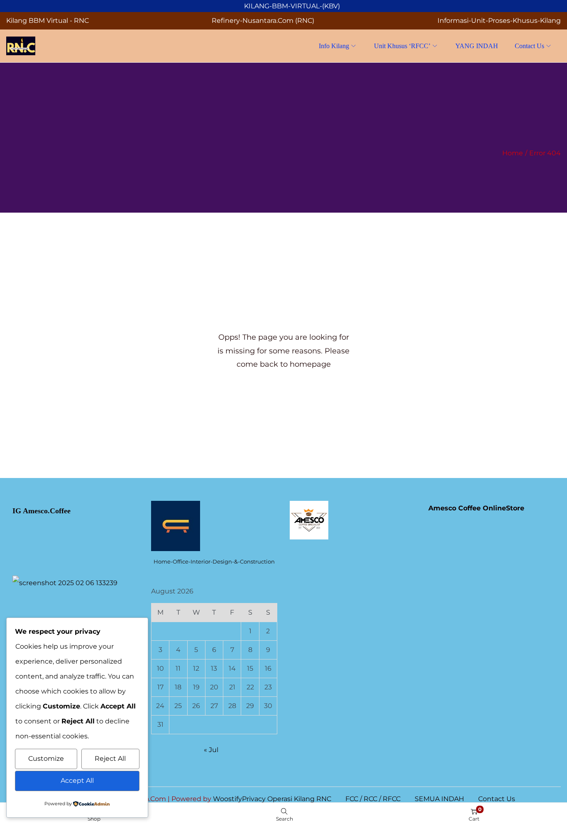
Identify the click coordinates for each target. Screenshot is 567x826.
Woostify (227, 799)
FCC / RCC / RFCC (373, 799)
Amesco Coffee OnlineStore (476, 508)
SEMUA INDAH (439, 799)
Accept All (77, 780)
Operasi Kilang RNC (299, 799)
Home (512, 153)
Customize (46, 758)
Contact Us (496, 799)
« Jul (211, 750)
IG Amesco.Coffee (41, 511)
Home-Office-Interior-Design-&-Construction (214, 561)
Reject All (110, 758)
